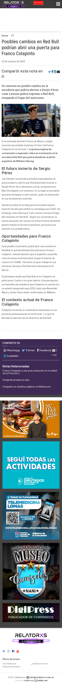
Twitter (30, 350)
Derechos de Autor (11, 666)
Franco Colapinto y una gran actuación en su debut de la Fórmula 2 (29, 371)
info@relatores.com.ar (42, 677)
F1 (13, 35)
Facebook (45, 350)
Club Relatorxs (9, 663)
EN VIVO (38, 2)
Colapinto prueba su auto (15, 380)
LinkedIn (12, 355)
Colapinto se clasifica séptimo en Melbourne (26, 386)
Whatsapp (13, 350)
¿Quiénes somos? (39, 663)
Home (5, 35)
